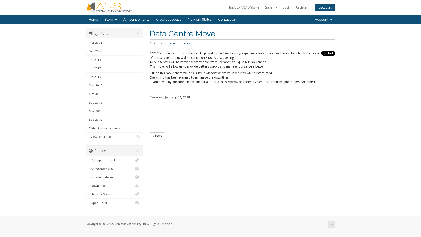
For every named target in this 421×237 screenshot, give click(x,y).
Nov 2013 (95, 111)
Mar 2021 (95, 43)
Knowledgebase (168, 20)
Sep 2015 (95, 102)
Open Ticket (98, 203)
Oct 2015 (95, 94)
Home (93, 20)
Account (322, 20)
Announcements (136, 20)
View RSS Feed (100, 137)
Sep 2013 (95, 120)
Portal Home (157, 43)
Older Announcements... (105, 128)
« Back (157, 136)
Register (301, 7)
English (269, 7)
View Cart (325, 7)
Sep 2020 (95, 51)
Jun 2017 (95, 68)
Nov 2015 (95, 85)
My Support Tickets (103, 160)
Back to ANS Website (244, 7)
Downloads (98, 186)
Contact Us (227, 20)
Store (110, 20)
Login (287, 7)
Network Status (200, 20)
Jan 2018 (95, 60)
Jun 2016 (95, 77)
